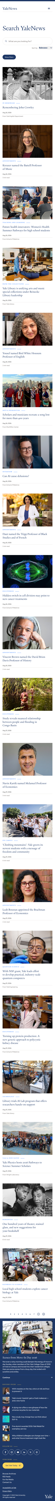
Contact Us (7, 1482)
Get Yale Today (11, 1465)
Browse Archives (9, 1473)
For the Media (8, 1479)
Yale (48, 1497)
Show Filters (9, 57)
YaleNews (10, 9)
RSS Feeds (6, 1476)
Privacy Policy (7, 1491)
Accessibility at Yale (9, 1488)
